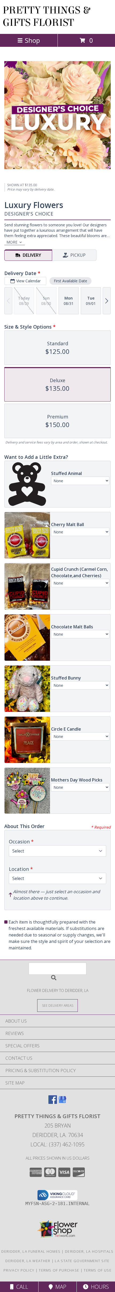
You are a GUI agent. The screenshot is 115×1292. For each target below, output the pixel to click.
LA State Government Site (82, 1260)
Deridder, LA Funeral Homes (30, 1251)
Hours (98, 1286)
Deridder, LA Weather (27, 1260)
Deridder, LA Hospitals (89, 1251)
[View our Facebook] (52, 1102)
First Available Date (70, 280)
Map (59, 1286)
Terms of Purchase (59, 1270)
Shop (32, 40)
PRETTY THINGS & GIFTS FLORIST (46, 16)
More (11, 242)
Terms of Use (98, 1270)
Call (21, 1286)
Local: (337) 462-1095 (57, 1144)
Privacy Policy (18, 1270)
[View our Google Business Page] (62, 1102)
